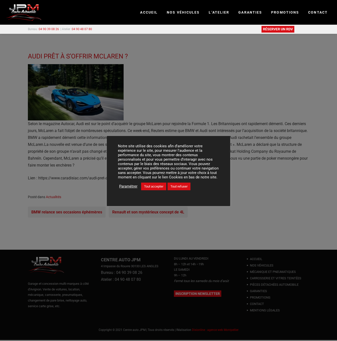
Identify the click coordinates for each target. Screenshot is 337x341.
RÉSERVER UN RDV (278, 29)
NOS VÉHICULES (183, 12)
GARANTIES (250, 12)
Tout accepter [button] (153, 186)
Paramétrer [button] (128, 186)
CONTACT (318, 12)
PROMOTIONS (285, 12)
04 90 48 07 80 (82, 29)
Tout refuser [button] (178, 186)
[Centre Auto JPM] (23, 12)
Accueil (149, 12)
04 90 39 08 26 (49, 29)
